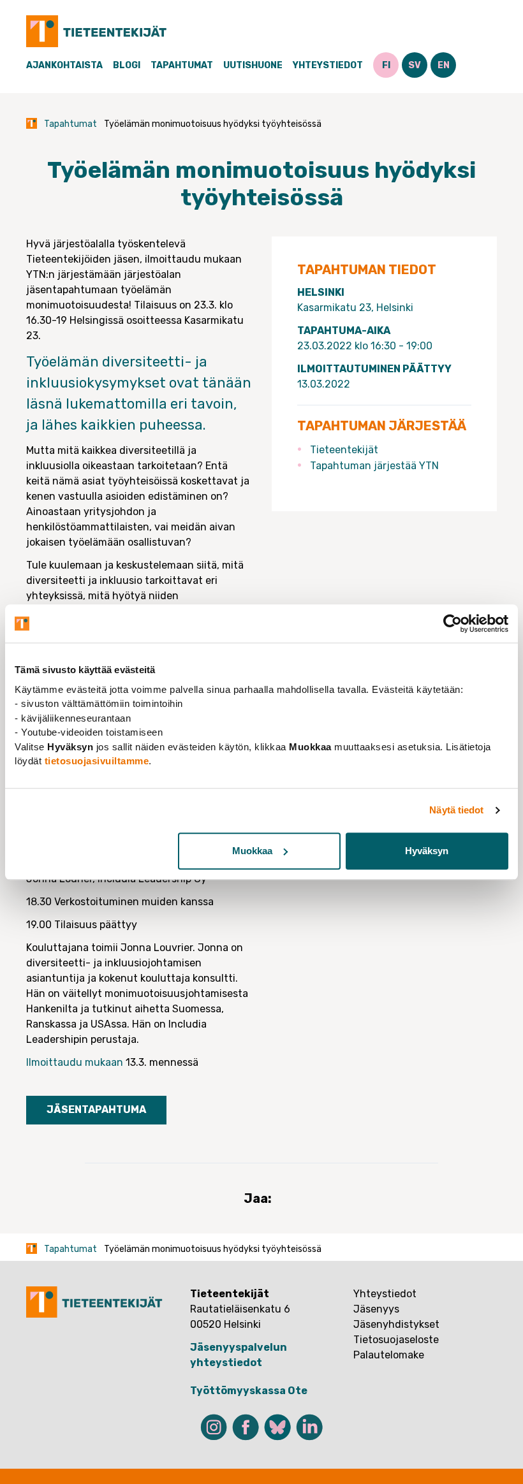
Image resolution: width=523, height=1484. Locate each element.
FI (386, 65)
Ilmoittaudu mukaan (74, 1062)
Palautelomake (388, 1355)
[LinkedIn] (309, 1427)
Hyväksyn (426, 850)
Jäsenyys (376, 1309)
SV (414, 65)
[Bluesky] (277, 1427)
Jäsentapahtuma (96, 1109)
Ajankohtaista (64, 65)
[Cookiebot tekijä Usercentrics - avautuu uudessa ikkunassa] (452, 623)
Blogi (126, 65)
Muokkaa (252, 850)
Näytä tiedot (456, 809)
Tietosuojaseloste (396, 1340)
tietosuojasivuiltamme (97, 760)
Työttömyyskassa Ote (248, 1391)
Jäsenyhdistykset (396, 1324)
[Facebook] (246, 1427)
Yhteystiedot (328, 65)
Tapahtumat (182, 65)
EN (444, 65)
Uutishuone (253, 65)
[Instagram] (214, 1427)
